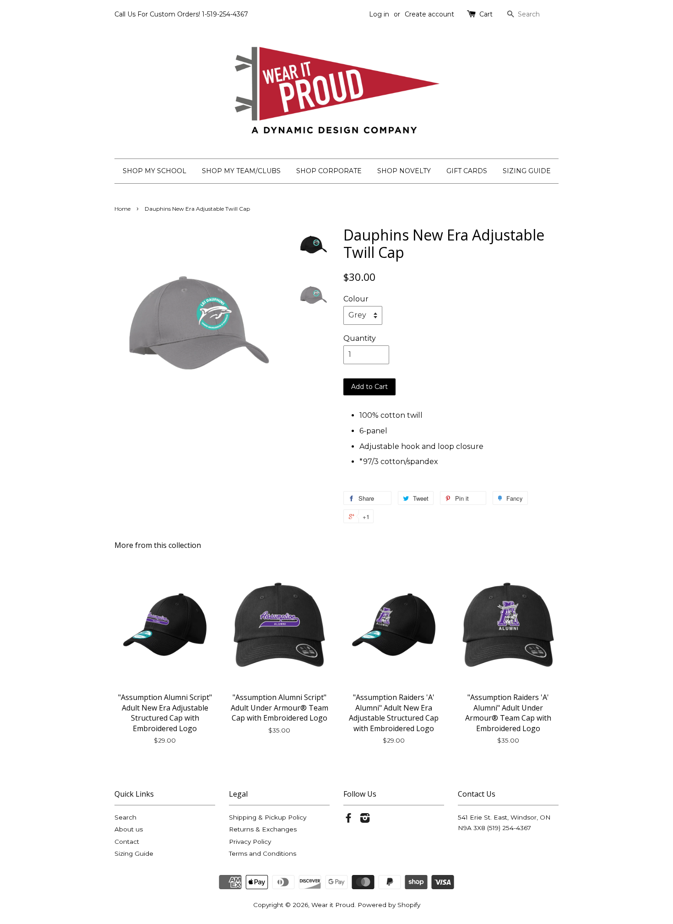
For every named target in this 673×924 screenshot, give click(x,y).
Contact (126, 841)
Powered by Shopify (389, 904)
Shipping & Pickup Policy (267, 817)
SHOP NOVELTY (404, 171)
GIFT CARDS (466, 171)
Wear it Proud (332, 904)
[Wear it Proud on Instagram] (365, 819)
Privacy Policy (250, 841)
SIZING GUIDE (527, 171)
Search (125, 817)
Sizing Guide (133, 853)
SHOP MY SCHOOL (154, 171)
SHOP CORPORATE (329, 171)
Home (122, 208)
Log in (379, 14)
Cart (486, 14)
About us (128, 829)
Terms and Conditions (262, 853)
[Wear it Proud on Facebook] (348, 819)
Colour (356, 299)
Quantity (359, 338)
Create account (429, 14)
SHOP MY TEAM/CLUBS (241, 171)
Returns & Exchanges (263, 829)
